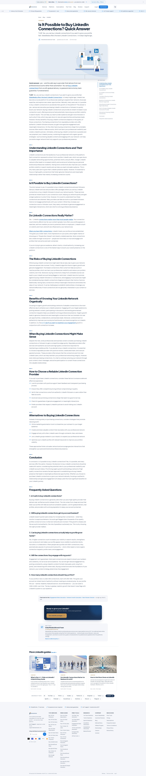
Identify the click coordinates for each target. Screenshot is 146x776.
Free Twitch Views (64, 730)
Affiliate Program (99, 725)
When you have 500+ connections (40, 231)
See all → (53, 652)
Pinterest (57, 699)
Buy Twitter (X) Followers (52, 751)
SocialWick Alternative (86, 723)
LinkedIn (49, 17)
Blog (75, 7)
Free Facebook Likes (64, 750)
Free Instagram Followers (64, 741)
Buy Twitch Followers (51, 738)
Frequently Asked (111, 723)
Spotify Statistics (87, 720)
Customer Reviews (100, 718)
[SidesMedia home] (33, 7)
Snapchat (90, 695)
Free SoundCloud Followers (64, 758)
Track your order (109, 773)
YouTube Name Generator (76, 720)
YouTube (51, 695)
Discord (88, 699)
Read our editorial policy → (52, 638)
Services (44, 7)
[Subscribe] (44, 734)
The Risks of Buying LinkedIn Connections (106, 97)
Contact (97, 733)
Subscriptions (60, 7)
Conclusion (102, 116)
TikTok (61, 695)
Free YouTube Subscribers (63, 716)
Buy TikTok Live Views (52, 725)
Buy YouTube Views (53, 732)
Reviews (80, 7)
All (44, 695)
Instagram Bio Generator (75, 732)
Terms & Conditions (112, 725)
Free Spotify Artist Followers (64, 762)
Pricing (108, 718)
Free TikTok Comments (63, 737)
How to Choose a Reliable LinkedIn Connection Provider (107, 109)
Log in (96, 7)
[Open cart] (115, 7)
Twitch (100, 695)
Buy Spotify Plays (53, 748)
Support (87, 7)
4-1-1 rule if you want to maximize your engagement (59, 323)
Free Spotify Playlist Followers (65, 766)
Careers (97, 730)
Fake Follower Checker (88, 597)
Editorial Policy (98, 723)
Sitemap (103, 773)
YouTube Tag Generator (75, 716)
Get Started (103, 6)
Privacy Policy (110, 728)
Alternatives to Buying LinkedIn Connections (106, 113)
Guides (70, 695)
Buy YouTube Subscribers (52, 729)
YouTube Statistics (88, 715)
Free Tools (68, 7)
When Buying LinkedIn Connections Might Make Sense (107, 105)
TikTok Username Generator (76, 728)
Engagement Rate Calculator (58, 597)
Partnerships (98, 728)
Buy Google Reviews (51, 755)
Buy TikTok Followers (51, 716)
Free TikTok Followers (63, 733)
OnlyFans (78, 699)
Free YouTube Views (63, 720)
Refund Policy (110, 730)
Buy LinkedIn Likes (53, 742)
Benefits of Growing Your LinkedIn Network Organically (107, 101)
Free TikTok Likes (64, 723)
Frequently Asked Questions (106, 118)
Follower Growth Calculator (74, 597)
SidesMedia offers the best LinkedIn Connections (45, 97)
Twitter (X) (80, 695)
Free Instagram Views (64, 745)
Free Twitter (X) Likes (64, 726)
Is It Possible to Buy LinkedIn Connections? (105, 89)
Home (39, 17)
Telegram (97, 699)
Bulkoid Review (87, 731)
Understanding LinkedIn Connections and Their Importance (105, 85)
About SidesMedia (99, 715)
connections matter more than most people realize (56, 219)
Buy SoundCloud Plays (53, 745)
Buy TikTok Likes (53, 719)
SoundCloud (67, 699)
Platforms (51, 7)
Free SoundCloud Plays (64, 754)
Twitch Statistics (87, 718)
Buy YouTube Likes (53, 735)
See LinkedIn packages (56, 615)
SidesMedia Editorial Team (47, 39)
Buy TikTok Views (53, 722)
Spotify (47, 699)
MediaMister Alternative (86, 727)
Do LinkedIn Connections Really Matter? (106, 93)
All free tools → (75, 736)
